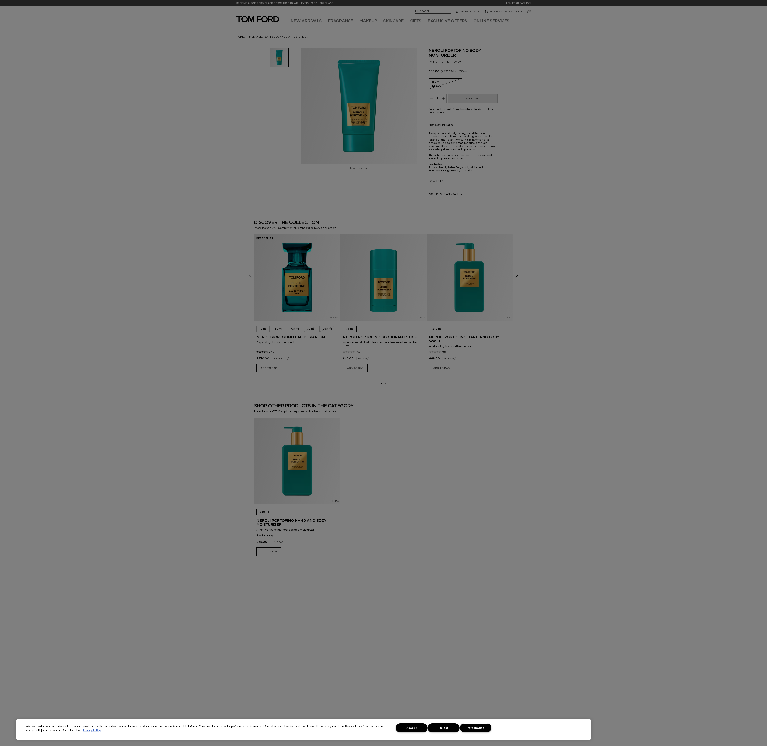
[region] (303, 729)
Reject (443, 727)
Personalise (475, 727)
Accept (411, 727)
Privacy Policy (92, 730)
